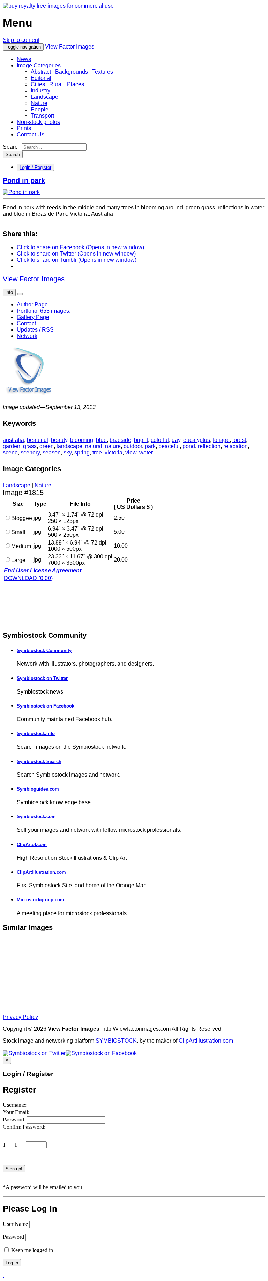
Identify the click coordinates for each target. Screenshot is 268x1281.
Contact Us (30, 135)
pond (189, 446)
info (9, 292)
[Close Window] (3, 1275)
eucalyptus (196, 440)
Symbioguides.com (38, 789)
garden (11, 446)
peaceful (169, 446)
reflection (209, 446)
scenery (30, 453)
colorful (160, 440)
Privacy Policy (20, 1017)
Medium (21, 546)
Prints (24, 128)
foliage (221, 440)
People (40, 109)
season (52, 453)
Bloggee (21, 518)
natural (93, 446)
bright (141, 440)
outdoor (133, 446)
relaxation (235, 446)
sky (68, 453)
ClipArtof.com (32, 844)
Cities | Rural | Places (57, 84)
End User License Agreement (42, 570)
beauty (59, 440)
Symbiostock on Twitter (42, 678)
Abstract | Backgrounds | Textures (72, 72)
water (146, 453)
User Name (15, 1224)
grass (30, 446)
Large (18, 560)
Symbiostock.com (36, 816)
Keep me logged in (31, 1250)
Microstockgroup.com (40, 899)
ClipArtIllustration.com (41, 872)
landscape (69, 446)
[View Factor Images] (58, 6)
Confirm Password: (25, 1127)
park (150, 446)
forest (239, 440)
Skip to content (21, 40)
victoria (113, 453)
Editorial (41, 78)
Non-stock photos (38, 122)
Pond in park (24, 180)
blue (101, 440)
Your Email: (17, 1112)
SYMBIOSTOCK (116, 1041)
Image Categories (39, 65)
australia (13, 440)
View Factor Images (69, 47)
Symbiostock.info (36, 733)
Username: (15, 1105)
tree (97, 453)
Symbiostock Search (39, 761)
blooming (81, 440)
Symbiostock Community (44, 650)
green (46, 446)
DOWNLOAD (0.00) (28, 578)
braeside (120, 440)
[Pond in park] (21, 192)
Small (18, 532)
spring (82, 453)
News (24, 59)
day (176, 440)
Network (27, 336)
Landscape (44, 97)
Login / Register (35, 167)
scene (10, 453)
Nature (39, 103)
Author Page (32, 305)
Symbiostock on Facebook (45, 706)
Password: (15, 1120)
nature (113, 446)
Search (12, 147)
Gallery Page (33, 317)
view (130, 453)
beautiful (37, 440)
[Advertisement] (58, 605)
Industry (40, 91)
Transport (42, 116)
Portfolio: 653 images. (43, 311)
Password (13, 1237)
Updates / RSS (35, 330)
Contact (26, 323)
